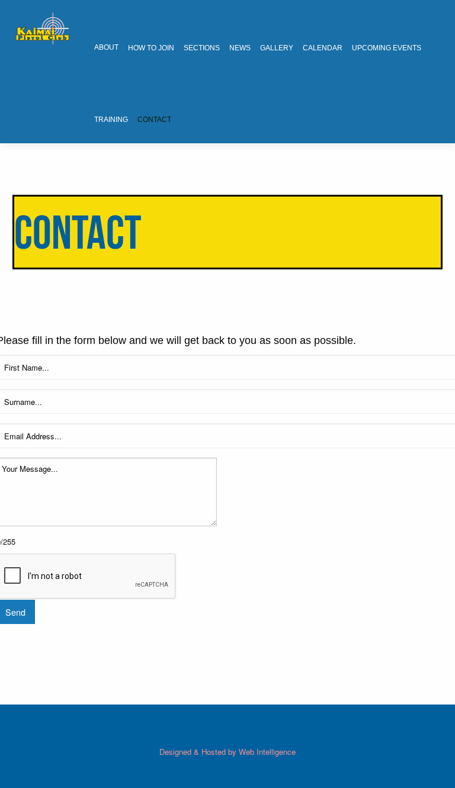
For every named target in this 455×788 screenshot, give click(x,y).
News (240, 48)
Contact (154, 119)
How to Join (151, 48)
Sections (202, 48)
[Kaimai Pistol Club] (42, 28)
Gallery (276, 48)
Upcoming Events (386, 48)
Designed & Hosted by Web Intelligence (227, 751)
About (106, 47)
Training (111, 119)
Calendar (322, 48)
